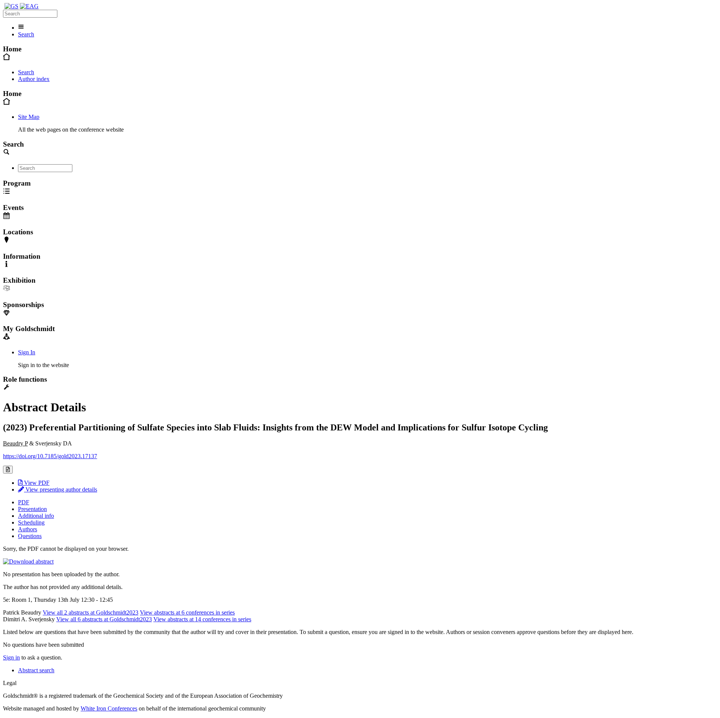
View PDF (36, 483)
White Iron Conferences (109, 708)
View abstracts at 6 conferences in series (187, 612)
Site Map (28, 117)
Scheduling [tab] (31, 522)
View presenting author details (60, 489)
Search (26, 34)
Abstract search (36, 670)
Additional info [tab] (36, 516)
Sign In (26, 352)
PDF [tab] (23, 502)
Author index (34, 79)
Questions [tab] (30, 536)
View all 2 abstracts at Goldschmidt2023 (90, 612)
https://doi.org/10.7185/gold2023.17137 (50, 456)
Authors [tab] (27, 529)
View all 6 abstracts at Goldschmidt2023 (104, 619)
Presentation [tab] (32, 509)
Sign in (11, 657)
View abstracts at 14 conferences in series (202, 619)
